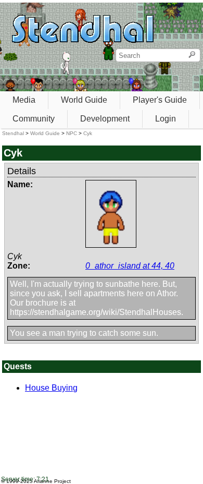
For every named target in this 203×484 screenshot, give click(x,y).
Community (33, 118)
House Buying (51, 387)
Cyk (87, 133)
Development (105, 118)
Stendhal (13, 133)
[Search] (191, 55)
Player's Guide (160, 99)
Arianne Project (52, 481)
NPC (71, 133)
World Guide (84, 99)
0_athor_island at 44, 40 (129, 265)
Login (165, 118)
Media (23, 99)
